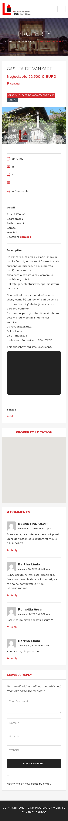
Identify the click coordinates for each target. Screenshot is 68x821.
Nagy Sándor (37, 812)
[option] (34, 125)
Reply (13, 550)
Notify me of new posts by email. (29, 783)
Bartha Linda (29, 564)
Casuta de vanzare (30, 68)
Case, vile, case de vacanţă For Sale (31, 95)
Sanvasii (15, 83)
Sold (12, 100)
